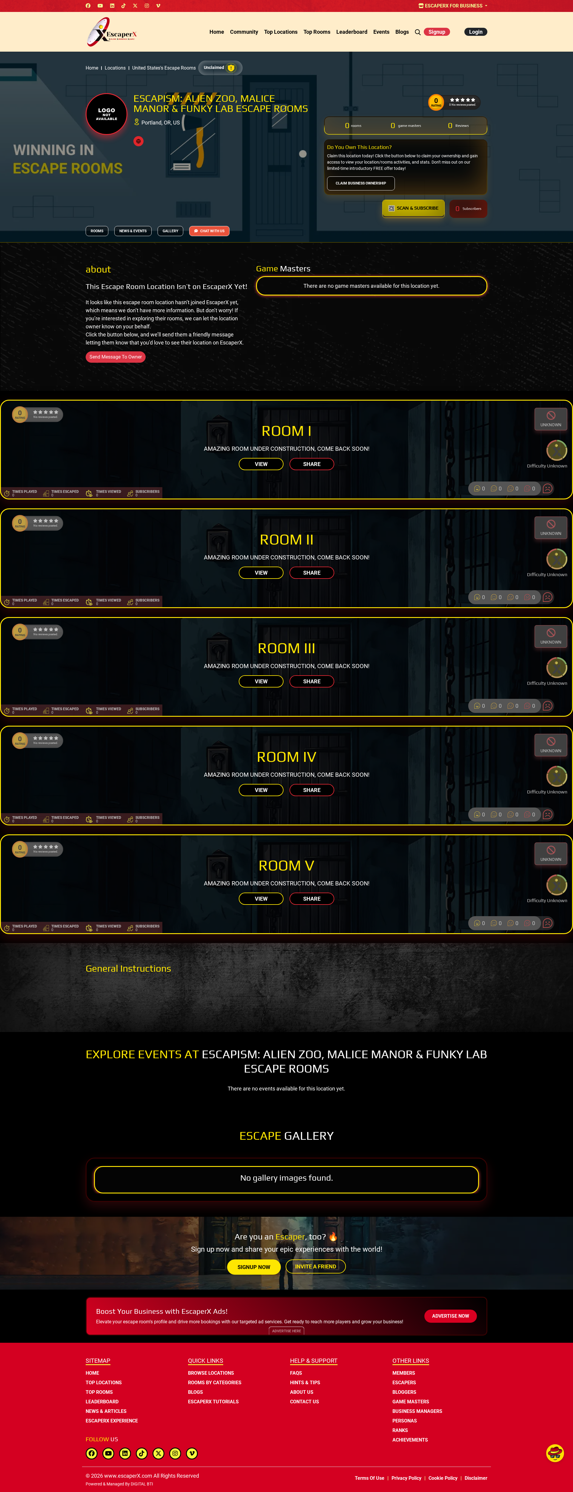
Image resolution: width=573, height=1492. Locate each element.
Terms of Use (369, 1478)
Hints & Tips (305, 1382)
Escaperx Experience (112, 1421)
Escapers (404, 1382)
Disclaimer (476, 1478)
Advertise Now (450, 1316)
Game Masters (410, 1402)
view (261, 464)
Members (403, 1373)
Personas (404, 1421)
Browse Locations (211, 1373)
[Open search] (418, 32)
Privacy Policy (406, 1478)
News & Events (133, 231)
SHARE (312, 464)
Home (217, 32)
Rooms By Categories (214, 1382)
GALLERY (170, 231)
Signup (437, 32)
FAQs (296, 1373)
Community (244, 32)
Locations (115, 68)
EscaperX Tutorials (213, 1402)
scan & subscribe (417, 208)
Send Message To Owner (116, 357)
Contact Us (304, 1402)
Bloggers (404, 1392)
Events (381, 32)
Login (476, 32)
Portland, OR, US (160, 122)
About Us (301, 1392)
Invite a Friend (315, 1266)
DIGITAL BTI (142, 1484)
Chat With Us (212, 231)
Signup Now (254, 1267)
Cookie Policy (443, 1478)
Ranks (400, 1430)
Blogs (402, 32)
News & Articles (106, 1411)
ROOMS (97, 231)
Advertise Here (286, 1331)
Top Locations (281, 32)
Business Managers (417, 1411)
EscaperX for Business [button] (454, 6)
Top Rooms (317, 32)
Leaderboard (351, 32)
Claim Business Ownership (361, 183)
